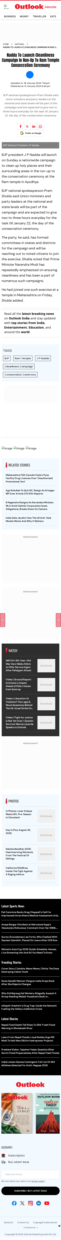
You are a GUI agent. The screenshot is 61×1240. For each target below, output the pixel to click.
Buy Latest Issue (18, 1162)
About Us (8, 1222)
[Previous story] (2, 620)
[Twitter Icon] (22, 1203)
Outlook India (19, 318)
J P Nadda (43, 358)
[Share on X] (27, 126)
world (25, 332)
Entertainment (15, 327)
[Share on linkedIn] (34, 126)
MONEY (24, 16)
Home (6, 44)
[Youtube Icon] (46, 1203)
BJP (7, 358)
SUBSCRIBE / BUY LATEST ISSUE (30, 1191)
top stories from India (28, 323)
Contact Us (23, 1222)
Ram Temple (23, 358)
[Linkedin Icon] (38, 1203)
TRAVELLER (39, 16)
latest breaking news (38, 314)
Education (36, 327)
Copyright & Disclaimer (45, 1222)
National (19, 44)
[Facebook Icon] (14, 1203)
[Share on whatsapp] (40, 126)
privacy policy (38, 1181)
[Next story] (58, 620)
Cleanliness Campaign (19, 366)
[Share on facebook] (20, 126)
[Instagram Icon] (30, 1203)
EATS (53, 16)
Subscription (16, 1155)
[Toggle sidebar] (9, 6)
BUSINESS (10, 16)
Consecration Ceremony (20, 374)
